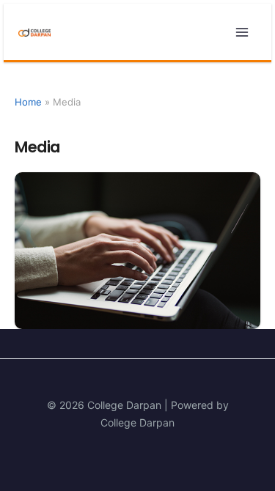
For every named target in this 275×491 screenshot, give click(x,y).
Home (28, 102)
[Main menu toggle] (242, 32)
